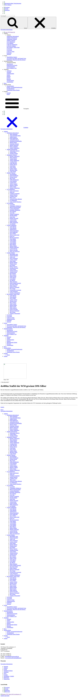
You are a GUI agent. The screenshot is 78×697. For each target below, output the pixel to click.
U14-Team (9, 50)
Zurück (2, 407)
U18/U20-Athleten (11, 46)
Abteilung (9, 70)
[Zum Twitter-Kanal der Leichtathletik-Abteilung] (6, 689)
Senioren (9, 54)
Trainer (8, 75)
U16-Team (9, 48)
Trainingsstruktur (11, 66)
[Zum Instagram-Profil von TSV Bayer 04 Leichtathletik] (7, 690)
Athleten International (12, 37)
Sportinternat (10, 64)
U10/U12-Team (10, 51)
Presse (8, 94)
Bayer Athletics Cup (11, 68)
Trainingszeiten (10, 73)
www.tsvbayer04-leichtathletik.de (13, 658)
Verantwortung (10, 80)
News (5, 83)
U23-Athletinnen (11, 42)
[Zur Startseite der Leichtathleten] (9, 32)
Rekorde (9, 79)
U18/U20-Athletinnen (12, 44)
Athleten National (11, 40)
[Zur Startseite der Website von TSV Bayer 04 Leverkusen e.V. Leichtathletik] (11, 694)
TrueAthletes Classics (12, 57)
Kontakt (9, 93)
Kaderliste (9, 53)
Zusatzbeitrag (10, 82)
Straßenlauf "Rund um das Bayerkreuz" (16, 59)
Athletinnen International (13, 36)
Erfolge (8, 77)
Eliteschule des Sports (12, 65)
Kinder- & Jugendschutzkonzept (14, 87)
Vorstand (9, 72)
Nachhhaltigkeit (10, 88)
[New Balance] (7, 4)
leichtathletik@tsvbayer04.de (12, 656)
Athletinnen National (12, 39)
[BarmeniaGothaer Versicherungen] (12, 3)
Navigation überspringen (6, 29)
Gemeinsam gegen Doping (13, 90)
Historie (9, 76)
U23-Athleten (10, 43)
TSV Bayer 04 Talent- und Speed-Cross (16, 58)
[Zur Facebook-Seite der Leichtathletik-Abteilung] (7, 687)
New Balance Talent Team (13, 47)
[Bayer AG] (4, 2)
